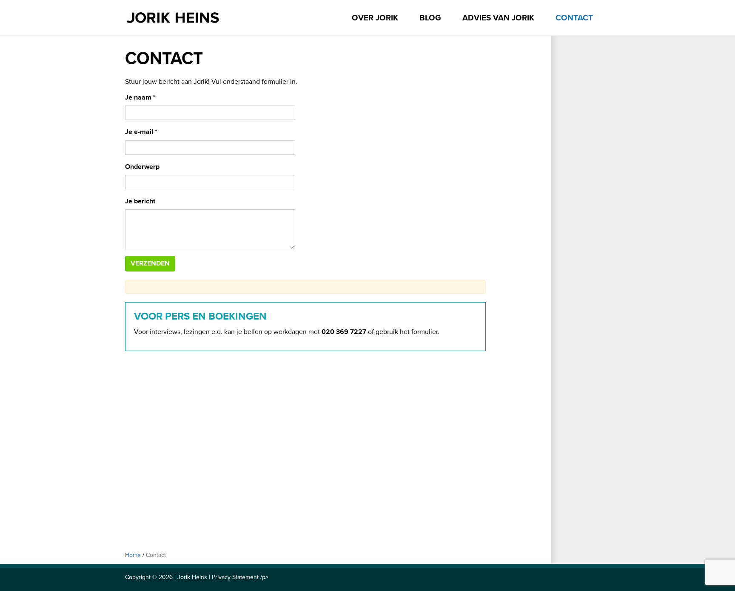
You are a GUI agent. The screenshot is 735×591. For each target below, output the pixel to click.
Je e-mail (141, 132)
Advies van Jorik (498, 18)
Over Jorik (375, 18)
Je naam (140, 97)
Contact (574, 18)
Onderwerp (142, 167)
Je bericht (140, 201)
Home (133, 555)
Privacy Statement (235, 577)
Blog (430, 18)
